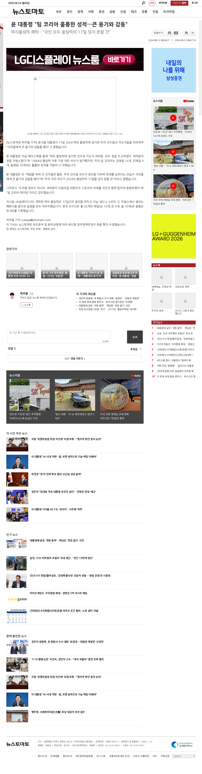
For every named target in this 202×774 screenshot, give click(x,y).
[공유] (176, 33)
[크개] (186, 33)
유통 (144, 11)
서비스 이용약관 (141, 756)
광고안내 (67, 756)
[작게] (192, 33)
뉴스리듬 (158, 101)
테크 (134, 11)
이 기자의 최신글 (86, 294)
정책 (80, 11)
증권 (101, 11)
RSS (155, 756)
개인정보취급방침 (84, 756)
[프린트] (169, 33)
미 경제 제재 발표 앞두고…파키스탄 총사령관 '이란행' (106, 302)
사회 (91, 11)
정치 (69, 11)
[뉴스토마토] (28, 11)
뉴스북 (27, 305)
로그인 (195, 3)
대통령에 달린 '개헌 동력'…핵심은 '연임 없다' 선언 (104, 305)
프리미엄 (169, 11)
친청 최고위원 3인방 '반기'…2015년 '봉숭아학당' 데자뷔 (108, 309)
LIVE (152, 3)
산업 (123, 11)
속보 (59, 11)
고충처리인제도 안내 (119, 756)
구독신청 (164, 756)
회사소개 (42, 756)
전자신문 (163, 3)
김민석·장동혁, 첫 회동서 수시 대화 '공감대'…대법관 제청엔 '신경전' (113, 298)
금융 (112, 11)
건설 (155, 11)
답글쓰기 (158, 33)
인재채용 (54, 756)
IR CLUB (101, 756)
